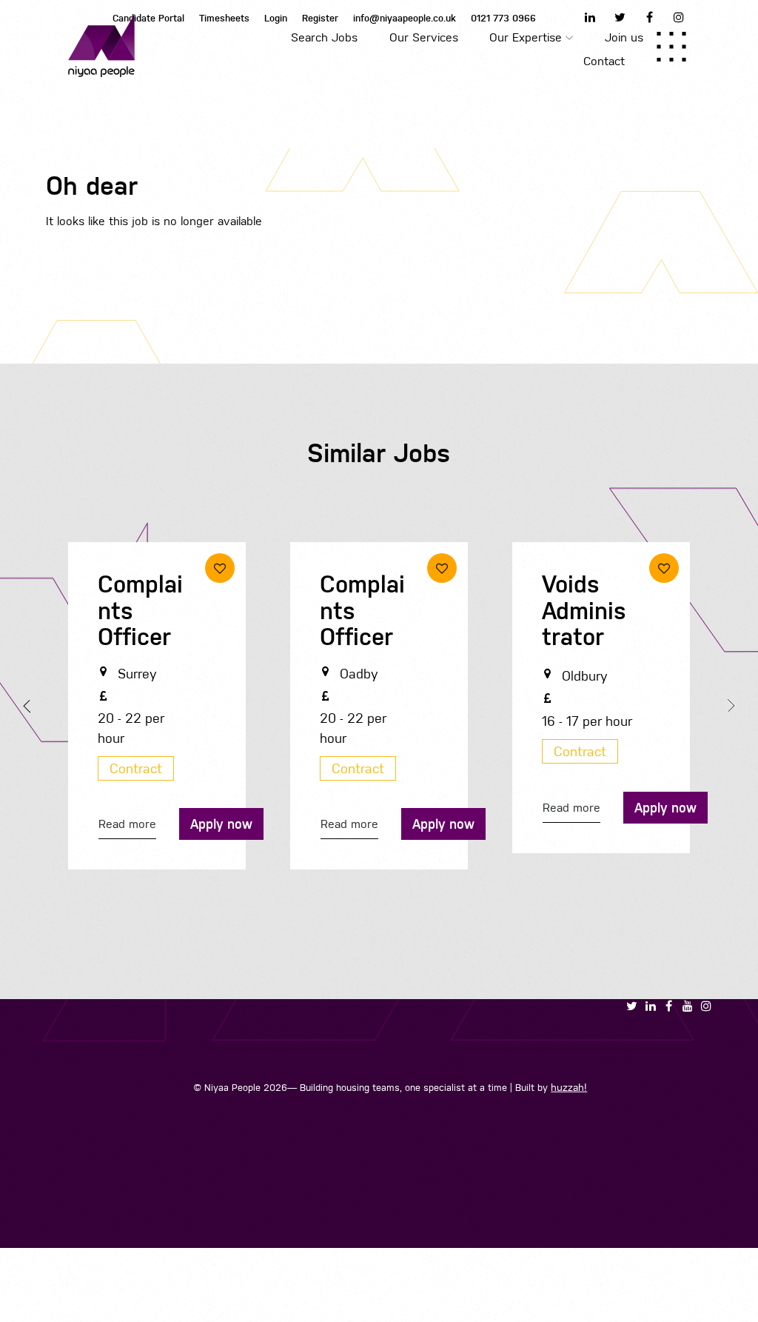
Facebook (649, 17)
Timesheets (224, 18)
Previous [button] (29, 706)
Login (275, 18)
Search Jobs (324, 37)
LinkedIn (590, 17)
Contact (604, 61)
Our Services (423, 37)
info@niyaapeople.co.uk (404, 18)
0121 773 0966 (503, 18)
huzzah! (569, 1087)
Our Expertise (525, 37)
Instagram (679, 17)
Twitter (619, 17)
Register (320, 18)
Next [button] (728, 705)
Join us (624, 37)
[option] (157, 709)
